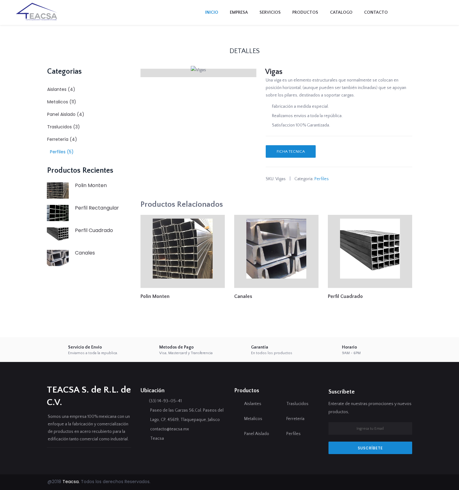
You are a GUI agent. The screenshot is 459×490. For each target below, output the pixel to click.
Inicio (211, 12)
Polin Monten (91, 185)
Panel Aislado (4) (65, 114)
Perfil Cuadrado (94, 230)
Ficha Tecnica (291, 151)
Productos (305, 12)
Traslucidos (297, 403)
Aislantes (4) (61, 89)
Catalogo (341, 12)
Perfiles (321, 178)
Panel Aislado (256, 433)
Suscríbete (370, 448)
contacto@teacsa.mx (169, 429)
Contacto (376, 12)
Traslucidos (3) (63, 127)
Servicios (270, 12)
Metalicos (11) (61, 102)
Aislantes (252, 403)
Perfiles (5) (62, 152)
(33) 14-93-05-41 (165, 400)
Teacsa (157, 438)
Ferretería (295, 418)
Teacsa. (71, 481)
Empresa (239, 12)
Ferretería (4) (62, 139)
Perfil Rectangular (97, 207)
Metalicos (253, 418)
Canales (85, 252)
